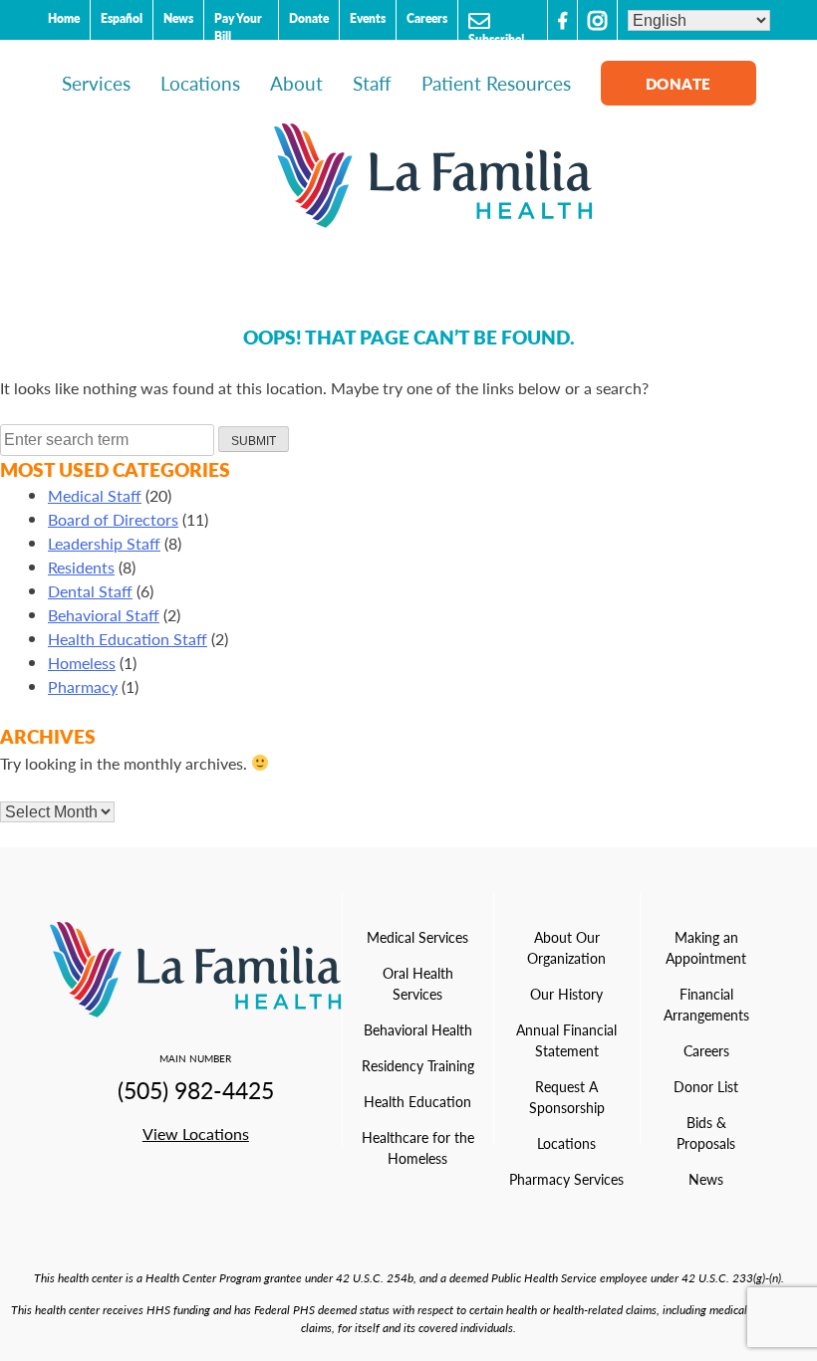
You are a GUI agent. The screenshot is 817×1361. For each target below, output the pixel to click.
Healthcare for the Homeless (418, 1147)
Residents (81, 567)
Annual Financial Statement (566, 1040)
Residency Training (418, 1065)
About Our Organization (566, 947)
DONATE (678, 83)
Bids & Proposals (706, 1132)
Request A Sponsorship (567, 1096)
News (178, 18)
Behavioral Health (418, 1029)
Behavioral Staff (103, 614)
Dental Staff (90, 590)
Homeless (82, 662)
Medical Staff (94, 495)
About (296, 83)
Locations (200, 83)
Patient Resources (496, 83)
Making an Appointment (706, 947)
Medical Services (417, 937)
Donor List (706, 1086)
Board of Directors (113, 519)
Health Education (417, 1101)
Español (121, 18)
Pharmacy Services (566, 1179)
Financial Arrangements (706, 1004)
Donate (309, 18)
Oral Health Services (418, 983)
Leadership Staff (104, 543)
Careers (427, 18)
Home (64, 18)
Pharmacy (83, 686)
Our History (566, 994)
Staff (372, 83)
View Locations (195, 1133)
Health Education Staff (127, 638)
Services (96, 83)
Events (368, 18)
